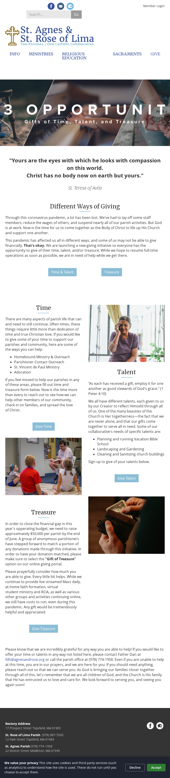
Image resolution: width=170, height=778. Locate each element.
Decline (135, 767)
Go (76, 14)
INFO (15, 53)
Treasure (111, 272)
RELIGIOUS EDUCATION (74, 55)
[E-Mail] (60, 6)
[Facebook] (51, 6)
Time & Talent (62, 272)
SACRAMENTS (127, 53)
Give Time (43, 426)
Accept (156, 767)
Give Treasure (43, 628)
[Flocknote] (70, 6)
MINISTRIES (41, 53)
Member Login (154, 6)
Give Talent (127, 478)
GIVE (155, 53)
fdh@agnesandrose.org (24, 659)
